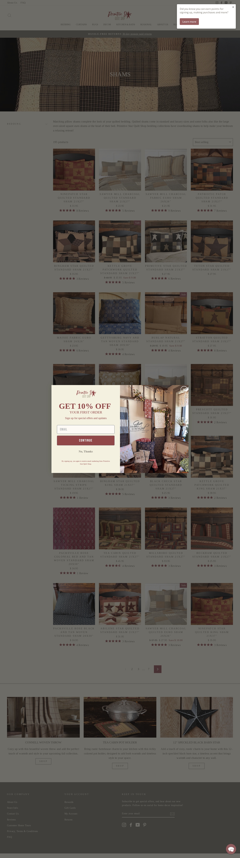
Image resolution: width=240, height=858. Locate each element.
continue (85, 440)
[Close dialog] (184, 389)
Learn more (189, 21)
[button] (231, 849)
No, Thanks (86, 451)
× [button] (233, 7)
